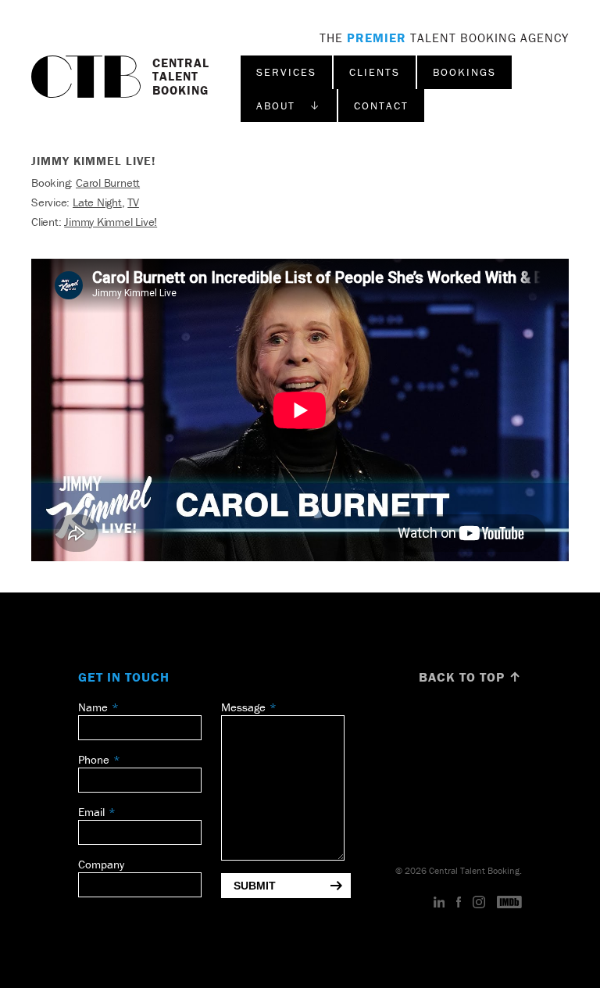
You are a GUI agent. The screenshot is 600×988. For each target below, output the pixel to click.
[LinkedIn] (439, 903)
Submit (255, 885)
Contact (381, 105)
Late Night (97, 202)
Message (243, 707)
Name (93, 707)
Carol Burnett (108, 182)
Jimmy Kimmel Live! (110, 221)
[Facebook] (458, 903)
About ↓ (288, 105)
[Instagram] (479, 903)
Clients (374, 72)
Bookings (464, 72)
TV (133, 202)
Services (286, 72)
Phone (93, 759)
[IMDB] (509, 903)
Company (101, 864)
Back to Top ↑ (470, 677)
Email (91, 811)
